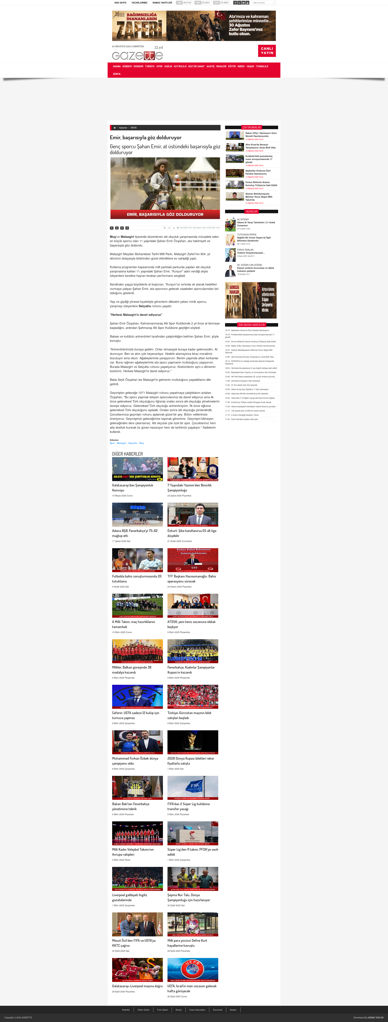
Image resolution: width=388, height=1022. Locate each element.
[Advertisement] (194, 99)
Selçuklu (145, 306)
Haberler (123, 127)
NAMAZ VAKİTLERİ (162, 2)
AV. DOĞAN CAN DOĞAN (249, 234)
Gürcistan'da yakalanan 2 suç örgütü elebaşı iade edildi (251, 368)
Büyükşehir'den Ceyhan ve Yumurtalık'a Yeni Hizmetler (250, 372)
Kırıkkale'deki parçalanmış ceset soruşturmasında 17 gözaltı (259, 159)
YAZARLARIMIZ (139, 2)
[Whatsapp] (127, 228)
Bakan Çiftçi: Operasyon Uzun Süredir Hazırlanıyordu (261, 134)
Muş (113, 236)
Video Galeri (143, 1009)
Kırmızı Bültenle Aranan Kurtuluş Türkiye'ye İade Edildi (261, 184)
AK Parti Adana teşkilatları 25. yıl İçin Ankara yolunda (250, 376)
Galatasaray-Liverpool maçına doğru (137, 986)
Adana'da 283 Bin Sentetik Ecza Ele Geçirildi (246, 393)
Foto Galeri (162, 1009)
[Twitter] (117, 227)
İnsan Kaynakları (197, 1009)
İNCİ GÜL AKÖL (245, 264)
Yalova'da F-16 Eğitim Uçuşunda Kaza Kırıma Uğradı (250, 398)
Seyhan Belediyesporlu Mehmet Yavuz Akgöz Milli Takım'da (259, 196)
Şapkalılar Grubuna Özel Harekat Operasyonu (258, 172)
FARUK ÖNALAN (245, 219)
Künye (179, 1009)
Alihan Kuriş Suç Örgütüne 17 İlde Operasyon (247, 389)
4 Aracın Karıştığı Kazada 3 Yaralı (242, 415)
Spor (112, 443)
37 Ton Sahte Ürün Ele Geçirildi (241, 385)
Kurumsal (217, 1009)
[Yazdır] (165, 227)
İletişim (233, 1009)
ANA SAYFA (120, 2)
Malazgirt (127, 236)
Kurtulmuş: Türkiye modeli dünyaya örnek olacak (248, 402)
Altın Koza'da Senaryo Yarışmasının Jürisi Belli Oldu (261, 146)
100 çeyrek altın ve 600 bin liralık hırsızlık (245, 410)
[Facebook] (112, 228)
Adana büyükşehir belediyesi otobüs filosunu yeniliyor (250, 406)
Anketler (126, 1009)
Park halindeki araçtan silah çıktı (241, 419)
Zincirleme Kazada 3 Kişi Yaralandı (242, 380)
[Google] (122, 228)
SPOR (134, 127)
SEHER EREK (244, 249)
